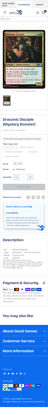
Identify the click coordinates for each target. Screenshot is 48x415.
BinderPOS (39, 401)
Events (39, 5)
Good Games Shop (8, 4)
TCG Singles (24, 5)
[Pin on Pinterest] (33, 197)
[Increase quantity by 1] (30, 177)
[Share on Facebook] (28, 197)
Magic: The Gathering (14, 130)
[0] (43, 12)
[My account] (37, 12)
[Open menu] (5, 12)
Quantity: (7, 177)
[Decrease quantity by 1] (16, 177)
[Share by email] (43, 197)
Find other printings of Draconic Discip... (22, 139)
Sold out (24, 187)
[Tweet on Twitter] (38, 197)
